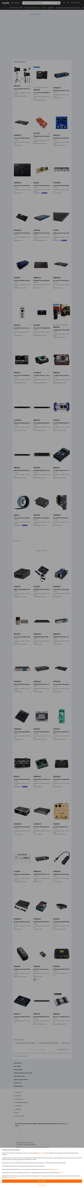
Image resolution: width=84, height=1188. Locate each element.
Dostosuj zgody (53, 1169)
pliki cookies (42, 1153)
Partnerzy (61, 1172)
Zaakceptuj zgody (42, 1181)
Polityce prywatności (11, 1177)
